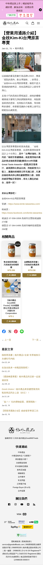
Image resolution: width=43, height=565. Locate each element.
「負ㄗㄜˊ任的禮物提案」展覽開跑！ (19, 402)
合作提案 (21, 491)
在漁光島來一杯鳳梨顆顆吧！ (16, 367)
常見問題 (21, 480)
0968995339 (17, 548)
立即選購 (22, 17)
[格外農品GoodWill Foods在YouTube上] (22, 505)
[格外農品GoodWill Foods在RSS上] (34, 505)
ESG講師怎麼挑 (21, 466)
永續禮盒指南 (21, 463)
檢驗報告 (21, 473)
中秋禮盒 (21, 452)
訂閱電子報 (21, 484)
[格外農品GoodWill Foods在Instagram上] (15, 505)
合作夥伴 (21, 477)
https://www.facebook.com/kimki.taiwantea (22, 213)
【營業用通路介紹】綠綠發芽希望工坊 (20, 411)
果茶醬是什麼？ (21, 459)
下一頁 (35, 340)
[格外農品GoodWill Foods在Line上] (28, 505)
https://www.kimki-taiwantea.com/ (24, 204)
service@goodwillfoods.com (13, 544)
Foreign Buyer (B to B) (21, 487)
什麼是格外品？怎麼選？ (21, 456)
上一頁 (8, 340)
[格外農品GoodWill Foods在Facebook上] (9, 505)
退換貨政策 (26, 541)
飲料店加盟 (21, 470)
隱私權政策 (15, 541)
